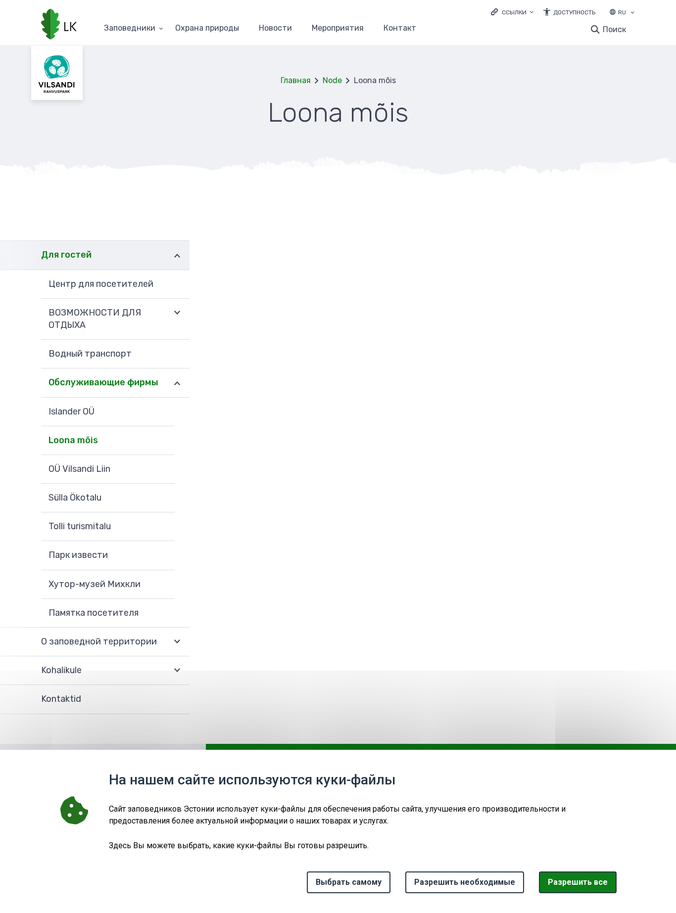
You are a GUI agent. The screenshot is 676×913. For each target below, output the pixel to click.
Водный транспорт (90, 353)
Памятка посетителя (93, 612)
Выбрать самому (349, 882)
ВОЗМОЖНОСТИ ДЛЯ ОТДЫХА (94, 318)
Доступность (574, 12)
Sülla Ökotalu (74, 497)
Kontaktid (61, 698)
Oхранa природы (207, 28)
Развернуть (177, 255)
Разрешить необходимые (464, 882)
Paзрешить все (578, 882)
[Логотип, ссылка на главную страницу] (59, 25)
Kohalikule (61, 670)
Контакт (400, 28)
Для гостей (66, 254)
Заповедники (129, 28)
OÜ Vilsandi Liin (79, 468)
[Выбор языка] (632, 13)
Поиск (614, 29)
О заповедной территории (99, 641)
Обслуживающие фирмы (103, 382)
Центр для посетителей (100, 283)
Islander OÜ (71, 411)
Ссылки (514, 12)
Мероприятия (338, 28)
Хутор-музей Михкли (94, 584)
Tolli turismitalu (79, 526)
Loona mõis (73, 440)
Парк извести (78, 554)
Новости (275, 28)
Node (332, 80)
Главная (296, 80)
